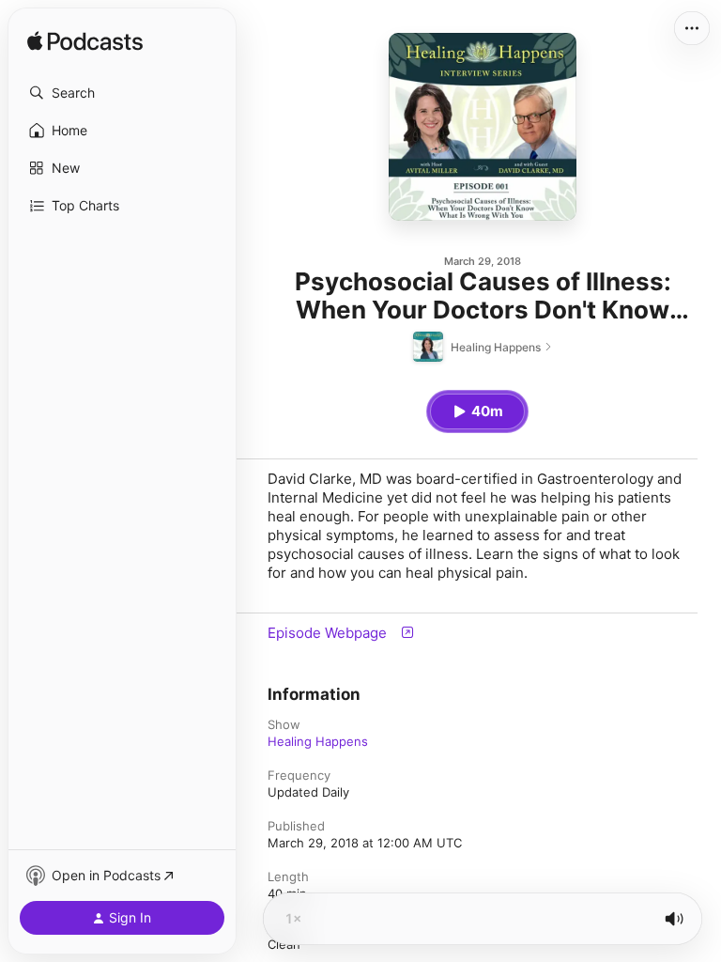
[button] (122, 93)
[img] (85, 42)
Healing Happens (318, 741)
